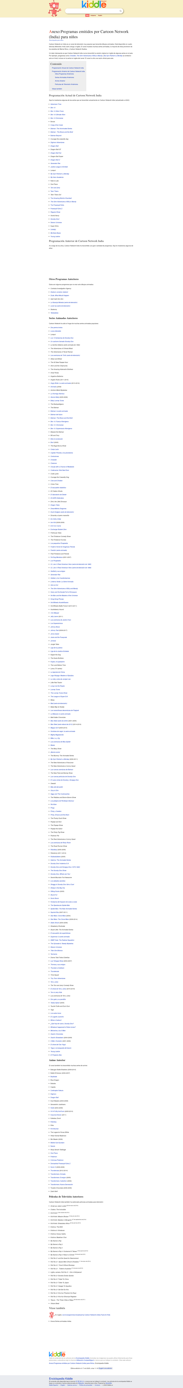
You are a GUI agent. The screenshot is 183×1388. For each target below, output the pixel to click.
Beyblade (54, 1076)
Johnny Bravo (55, 627)
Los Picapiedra (56, 561)
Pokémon (54, 1156)
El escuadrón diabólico (58, 487)
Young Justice (55, 236)
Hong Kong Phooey (57, 599)
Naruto (53, 1146)
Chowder (73, 56)
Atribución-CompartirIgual (85, 1360)
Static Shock (55, 923)
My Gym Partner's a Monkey (113, 56)
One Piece (54, 1153)
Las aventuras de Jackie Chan (61, 620)
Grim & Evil (54, 585)
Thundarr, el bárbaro (57, 968)
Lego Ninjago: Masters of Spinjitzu (62, 675)
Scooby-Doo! (55, 219)
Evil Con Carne (56, 526)
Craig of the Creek (57, 125)
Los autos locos (56, 1013)
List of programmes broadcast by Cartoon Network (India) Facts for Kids (86, 1315)
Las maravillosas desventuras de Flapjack (65, 710)
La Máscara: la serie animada (60, 714)
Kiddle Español (53, 1385)
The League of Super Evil (59, 696)
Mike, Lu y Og (55, 738)
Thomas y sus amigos (58, 964)
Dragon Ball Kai (56, 153)
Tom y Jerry (54, 982)
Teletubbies (54, 313)
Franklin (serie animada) (59, 550)
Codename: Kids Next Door (60, 470)
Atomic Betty (55, 397)
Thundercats (55, 971)
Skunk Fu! (54, 895)
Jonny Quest (55, 634)
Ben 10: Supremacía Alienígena (61, 428)
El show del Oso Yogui (58, 1044)
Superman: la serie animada (60, 937)
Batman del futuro (56, 414)
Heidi (52, 1108)
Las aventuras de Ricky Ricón (61, 842)
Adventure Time (56, 104)
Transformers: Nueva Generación (62, 1184)
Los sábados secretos (58, 881)
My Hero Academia (57, 177)
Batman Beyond (56, 135)
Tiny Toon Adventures (58, 978)
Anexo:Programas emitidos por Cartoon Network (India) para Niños (71, 1363)
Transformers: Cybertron (59, 1181)
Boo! (52, 442)
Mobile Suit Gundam (57, 1143)
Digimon (53, 1094)
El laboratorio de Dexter (58, 494)
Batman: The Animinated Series (61, 128)
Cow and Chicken (57, 480)
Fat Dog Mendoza (57, 557)
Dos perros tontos (56, 327)
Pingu (53, 808)
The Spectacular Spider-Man (60, 905)
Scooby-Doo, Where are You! (60, 874)
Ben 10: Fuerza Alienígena (60, 421)
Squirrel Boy (55, 912)
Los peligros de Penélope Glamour (62, 801)
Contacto (97, 1385)
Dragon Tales (55, 505)
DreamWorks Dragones (58, 508)
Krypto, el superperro (58, 662)
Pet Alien (54, 804)
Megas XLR (55, 728)
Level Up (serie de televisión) (60, 306)
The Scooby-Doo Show (58, 870)
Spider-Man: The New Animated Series (64, 909)
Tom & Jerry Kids (56, 992)
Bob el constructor (57, 439)
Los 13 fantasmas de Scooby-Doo (62, 338)
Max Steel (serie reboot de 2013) (62, 724)
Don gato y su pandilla (58, 999)
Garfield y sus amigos (58, 571)
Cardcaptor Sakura (57, 1090)
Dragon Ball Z (55, 160)
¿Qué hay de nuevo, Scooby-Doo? (62, 1023)
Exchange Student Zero (59, 529)
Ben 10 (53, 107)
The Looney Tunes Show (59, 693)
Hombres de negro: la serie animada (63, 731)
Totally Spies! (55, 1003)
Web (87, 15)
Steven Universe (56, 222)
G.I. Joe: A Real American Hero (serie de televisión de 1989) (71, 568)
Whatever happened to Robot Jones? (63, 1027)
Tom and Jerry (55, 188)
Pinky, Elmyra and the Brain (60, 815)
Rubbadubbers (56, 856)
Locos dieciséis (56, 331)
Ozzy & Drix (55, 790)
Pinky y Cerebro (56, 811)
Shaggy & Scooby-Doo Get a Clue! (62, 884)
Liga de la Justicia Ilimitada (60, 651)
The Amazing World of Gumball (61, 198)
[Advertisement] (91, 23)
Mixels (53, 745)
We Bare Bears (56, 233)
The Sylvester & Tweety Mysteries (62, 943)
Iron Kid (53, 522)
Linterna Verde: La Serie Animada (62, 581)
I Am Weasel (55, 613)
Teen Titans (54, 191)
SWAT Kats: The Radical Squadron (62, 940)
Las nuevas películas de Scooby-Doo (63, 776)
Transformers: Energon (58, 1177)
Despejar (116, 11)
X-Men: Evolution (56, 1041)
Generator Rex (55, 163)
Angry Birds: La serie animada (61, 383)
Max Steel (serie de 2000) (59, 721)
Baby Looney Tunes (57, 400)
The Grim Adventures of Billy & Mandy (89, 56)
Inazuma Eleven (56, 1115)
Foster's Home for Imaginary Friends (63, 547)
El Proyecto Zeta (56, 1055)
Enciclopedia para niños (56, 40)
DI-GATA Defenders (57, 498)
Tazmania (54, 954)
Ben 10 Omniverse (57, 118)
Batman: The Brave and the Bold (62, 418)
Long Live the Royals (58, 686)
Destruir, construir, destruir (59, 292)
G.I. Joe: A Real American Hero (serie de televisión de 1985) (71, 564)
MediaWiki (109, 1383)
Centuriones (55, 456)
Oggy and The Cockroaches (60, 794)
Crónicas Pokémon (57, 1160)
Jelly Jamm (54, 616)
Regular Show (55, 212)
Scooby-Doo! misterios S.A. (60, 863)
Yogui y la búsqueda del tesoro (61, 1048)
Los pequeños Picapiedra (59, 543)
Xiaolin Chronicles (57, 1034)
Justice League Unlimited (59, 167)
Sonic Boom (55, 898)
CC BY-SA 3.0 (80, 1381)
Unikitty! (53, 229)
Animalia (54, 387)
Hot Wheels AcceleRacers (59, 602)
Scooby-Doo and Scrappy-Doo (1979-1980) (65, 867)
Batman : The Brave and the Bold (62, 132)
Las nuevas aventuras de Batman (62, 769)
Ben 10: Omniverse (57, 425)
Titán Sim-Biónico (57, 950)
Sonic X (53, 1167)
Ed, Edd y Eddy (56, 519)
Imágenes (93, 15)
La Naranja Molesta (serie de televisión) (64, 302)
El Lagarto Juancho (57, 1017)
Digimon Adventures (57, 142)
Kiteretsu (54, 1122)
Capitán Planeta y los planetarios (62, 453)
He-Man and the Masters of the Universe (64, 595)
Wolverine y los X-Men (58, 1030)
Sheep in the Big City (58, 888)
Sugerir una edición (105, 1368)
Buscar (120, 11)
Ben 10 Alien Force (57, 111)
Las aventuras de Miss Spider (61, 742)
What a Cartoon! (56, 1020)
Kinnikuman (55, 1129)
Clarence (54, 463)
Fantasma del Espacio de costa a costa (64, 902)
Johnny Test (55, 630)
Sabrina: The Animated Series (61, 860)
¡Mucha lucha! (55, 752)
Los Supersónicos (57, 623)
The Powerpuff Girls (57, 205)
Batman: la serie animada (59, 411)
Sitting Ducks (55, 891)
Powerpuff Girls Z (56, 208)
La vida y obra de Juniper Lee (61, 679)
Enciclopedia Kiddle (82, 1358)
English (100, 15)
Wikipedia (81, 1383)
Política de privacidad (85, 1385)
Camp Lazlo (55, 449)
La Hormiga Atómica (57, 394)
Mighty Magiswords (57, 735)
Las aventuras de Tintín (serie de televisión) (65, 355)
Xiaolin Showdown (57, 1037)
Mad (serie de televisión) (59, 703)
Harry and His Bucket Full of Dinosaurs (64, 592)
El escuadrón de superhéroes (60, 933)
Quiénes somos (72, 1385)
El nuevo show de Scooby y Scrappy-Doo (65, 780)
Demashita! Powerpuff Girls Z (60, 1163)
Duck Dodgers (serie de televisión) (62, 512)
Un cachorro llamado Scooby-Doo (62, 341)
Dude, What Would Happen (60, 295)
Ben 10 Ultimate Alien (58, 114)
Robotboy (54, 849)
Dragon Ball (55, 146)
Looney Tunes (55, 689)
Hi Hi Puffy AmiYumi (57, 1111)
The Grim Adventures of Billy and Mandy (64, 588)
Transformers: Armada (58, 1174)
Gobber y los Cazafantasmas (60, 578)
